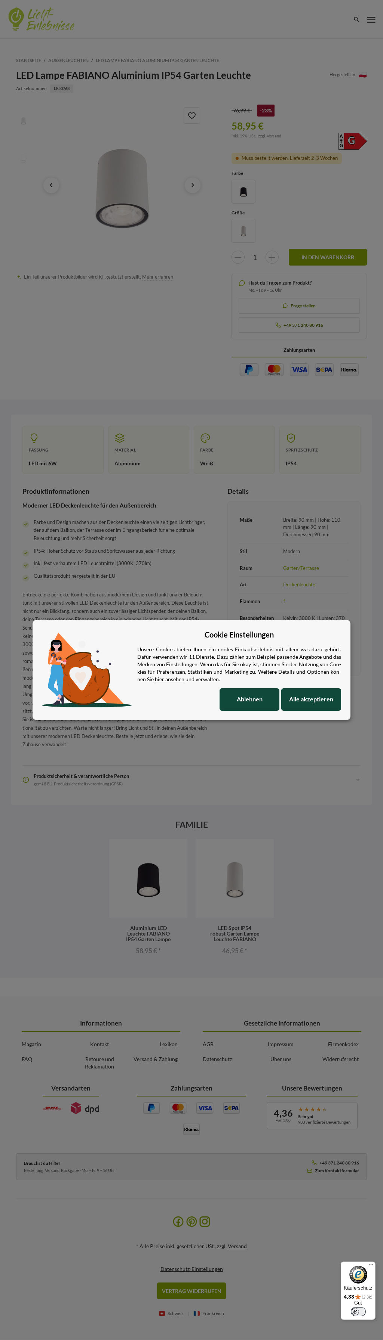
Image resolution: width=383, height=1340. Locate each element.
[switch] (358, 1311)
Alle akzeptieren (311, 698)
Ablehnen (250, 698)
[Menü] (371, 1266)
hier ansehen (169, 679)
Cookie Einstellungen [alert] (239, 634)
